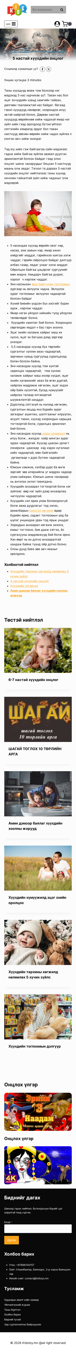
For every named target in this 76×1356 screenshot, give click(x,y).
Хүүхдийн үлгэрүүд (24, 586)
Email (8, 1222)
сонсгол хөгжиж (41, 510)
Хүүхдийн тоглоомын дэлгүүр (34, 1046)
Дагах (11, 1240)
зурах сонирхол (53, 433)
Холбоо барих (12, 1314)
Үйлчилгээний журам (17, 1304)
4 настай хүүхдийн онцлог (29, 581)
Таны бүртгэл (12, 1309)
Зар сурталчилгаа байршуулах (22, 1324)
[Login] (57, 24)
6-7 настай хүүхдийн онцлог (33, 680)
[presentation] (38, 650)
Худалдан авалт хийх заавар (21, 1299)
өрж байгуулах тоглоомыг (51, 284)
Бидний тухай (12, 1319)
